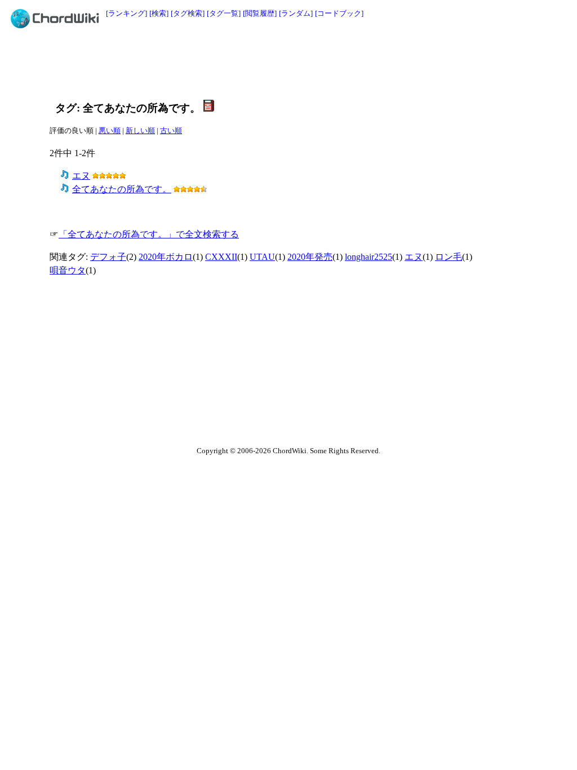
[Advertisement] (263, 63)
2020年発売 (309, 257)
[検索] (158, 13)
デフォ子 (108, 257)
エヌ (81, 175)
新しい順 (140, 130)
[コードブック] (339, 13)
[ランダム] (296, 13)
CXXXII (221, 257)
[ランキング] (126, 13)
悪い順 (110, 130)
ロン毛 (448, 257)
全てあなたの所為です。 (121, 189)
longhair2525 (368, 257)
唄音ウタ (68, 270)
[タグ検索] (188, 13)
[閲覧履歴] (260, 13)
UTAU (262, 257)
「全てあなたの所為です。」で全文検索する (149, 234)
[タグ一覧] (224, 13)
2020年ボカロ (166, 257)
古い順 (171, 130)
